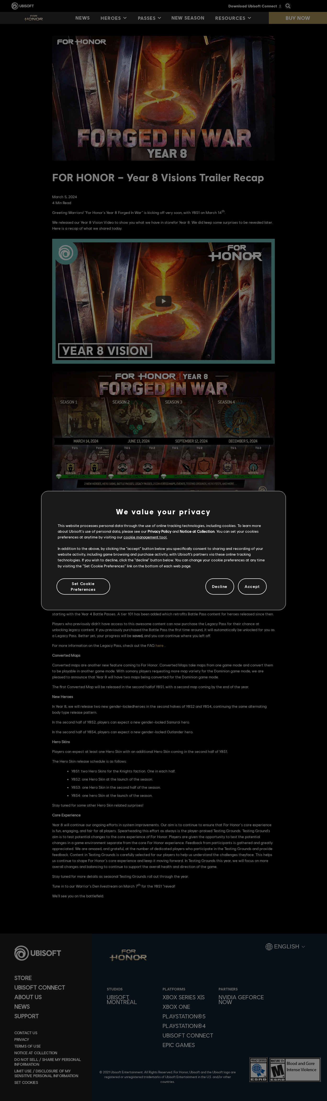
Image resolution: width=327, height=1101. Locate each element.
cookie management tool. (145, 537)
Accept (252, 586)
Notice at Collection (197, 531)
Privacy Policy (159, 531)
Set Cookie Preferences (83, 586)
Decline (219, 586)
